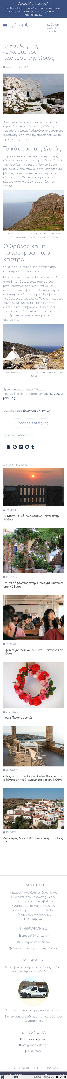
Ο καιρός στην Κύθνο (35, 942)
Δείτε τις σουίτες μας (33, 423)
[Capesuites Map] (26, 25)
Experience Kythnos (36, 410)
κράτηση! (53, 27)
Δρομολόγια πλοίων (35, 935)
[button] (8, 447)
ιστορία (10, 435)
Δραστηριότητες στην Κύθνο (34, 910)
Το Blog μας (35, 919)
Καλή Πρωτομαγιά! (18, 717)
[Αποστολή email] (21, 25)
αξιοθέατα (24, 435)
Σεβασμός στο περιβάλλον (34, 901)
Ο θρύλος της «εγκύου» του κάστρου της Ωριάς (28, 52)
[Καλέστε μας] (14, 25)
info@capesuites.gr (34, 1045)
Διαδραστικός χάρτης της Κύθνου (35, 948)
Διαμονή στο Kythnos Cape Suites (34, 892)
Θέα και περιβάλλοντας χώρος (35, 897)
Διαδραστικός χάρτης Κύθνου (34, 905)
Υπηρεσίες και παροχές (34, 914)
